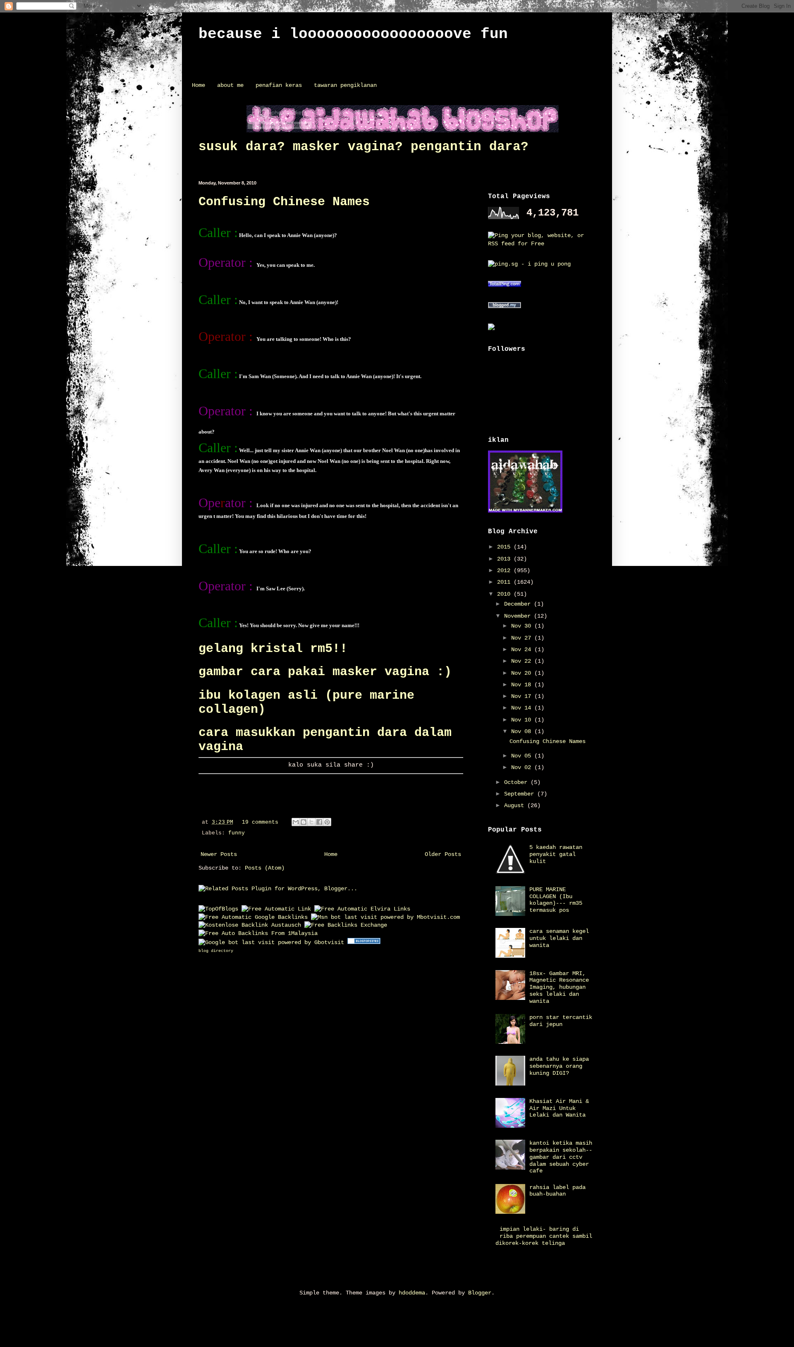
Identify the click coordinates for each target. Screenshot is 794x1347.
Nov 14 (522, 708)
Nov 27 (522, 638)
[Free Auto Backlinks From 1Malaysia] (258, 933)
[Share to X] (311, 822)
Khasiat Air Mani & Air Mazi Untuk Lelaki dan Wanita (559, 1108)
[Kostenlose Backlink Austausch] (249, 925)
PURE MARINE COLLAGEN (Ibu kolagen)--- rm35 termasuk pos (555, 899)
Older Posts (443, 854)
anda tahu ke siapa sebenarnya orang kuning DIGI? (559, 1066)
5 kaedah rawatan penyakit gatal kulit (555, 854)
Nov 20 (522, 673)
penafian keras (279, 85)
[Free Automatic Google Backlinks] (253, 917)
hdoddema (412, 1292)
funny (236, 833)
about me (230, 85)
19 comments (260, 822)
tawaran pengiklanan (345, 85)
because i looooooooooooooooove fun (353, 34)
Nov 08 (522, 731)
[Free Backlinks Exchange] (345, 925)
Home (198, 85)
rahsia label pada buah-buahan (557, 1191)
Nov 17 (522, 696)
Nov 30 (522, 626)
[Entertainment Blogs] (363, 942)
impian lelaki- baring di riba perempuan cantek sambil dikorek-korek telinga (544, 1236)
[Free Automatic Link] (276, 909)
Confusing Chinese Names (284, 202)
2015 (505, 547)
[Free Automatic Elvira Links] (362, 909)
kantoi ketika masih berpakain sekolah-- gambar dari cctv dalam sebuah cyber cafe (560, 1157)
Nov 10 (522, 720)
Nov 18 (522, 684)
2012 (505, 570)
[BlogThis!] (303, 822)
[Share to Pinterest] (327, 822)
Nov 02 (522, 767)
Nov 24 (522, 649)
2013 (505, 559)
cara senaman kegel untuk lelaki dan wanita (559, 938)
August (515, 805)
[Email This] (296, 822)
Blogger (479, 1292)
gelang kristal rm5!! (272, 649)
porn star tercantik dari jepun (560, 1021)
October (517, 782)
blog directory (215, 951)
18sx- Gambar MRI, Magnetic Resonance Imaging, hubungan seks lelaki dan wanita (559, 987)
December (519, 604)
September (520, 794)
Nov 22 (522, 661)
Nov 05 (522, 756)
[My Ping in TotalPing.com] (504, 285)
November (519, 616)
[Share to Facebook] (319, 822)
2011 (505, 582)
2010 (505, 594)
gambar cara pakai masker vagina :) (325, 672)
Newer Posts (219, 854)
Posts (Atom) (265, 868)
